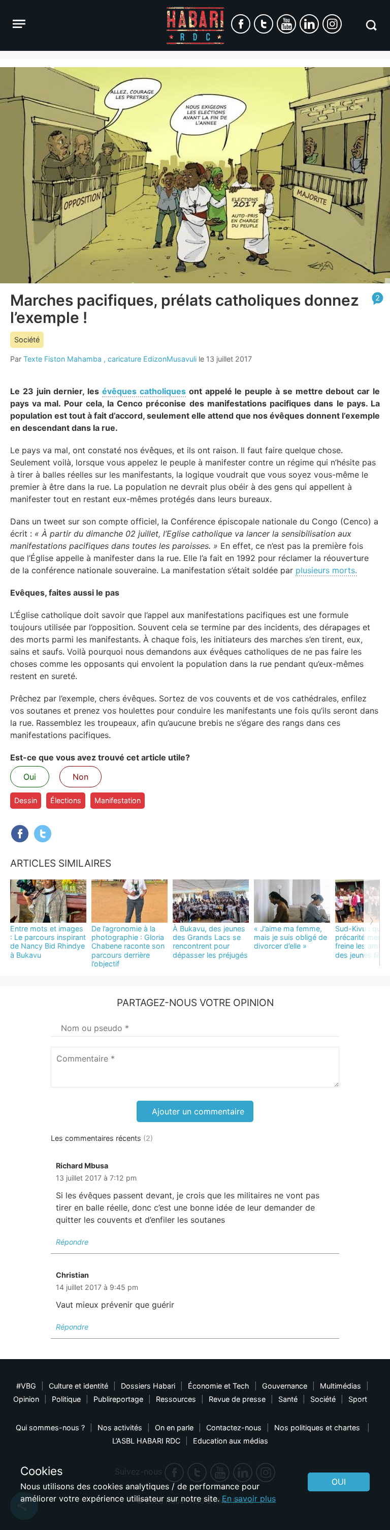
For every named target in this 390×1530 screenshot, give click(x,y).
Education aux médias (230, 1440)
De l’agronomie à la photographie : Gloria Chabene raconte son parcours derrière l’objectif (128, 946)
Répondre (72, 1242)
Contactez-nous (234, 1427)
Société (27, 339)
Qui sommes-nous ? (50, 1427)
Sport (357, 1399)
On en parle (174, 1427)
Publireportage (118, 1399)
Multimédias (340, 1385)
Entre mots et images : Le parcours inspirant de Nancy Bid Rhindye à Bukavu (48, 941)
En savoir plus (249, 1498)
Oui (29, 777)
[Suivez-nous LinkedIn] (309, 24)
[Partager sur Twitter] (42, 833)
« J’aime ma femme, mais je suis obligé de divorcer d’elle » (290, 937)
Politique (66, 1399)
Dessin (25, 800)
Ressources (176, 1399)
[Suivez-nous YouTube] (286, 24)
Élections (65, 800)
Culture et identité (78, 1385)
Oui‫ (339, 1482)
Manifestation (117, 800)
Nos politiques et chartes (318, 1427)
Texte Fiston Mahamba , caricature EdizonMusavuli (110, 359)
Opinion (26, 1399)
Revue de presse (237, 1399)
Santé (288, 1399)
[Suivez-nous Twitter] (263, 24)
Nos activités (120, 1427)
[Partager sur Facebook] (19, 833)
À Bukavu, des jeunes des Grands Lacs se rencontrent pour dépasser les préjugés (210, 941)
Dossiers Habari (148, 1385)
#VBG (26, 1385)
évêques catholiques (144, 391)
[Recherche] (371, 25)
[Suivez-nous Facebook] (240, 24)
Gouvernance (284, 1385)
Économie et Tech (218, 1385)
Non (80, 777)
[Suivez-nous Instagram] (332, 24)
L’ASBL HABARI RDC (146, 1440)
